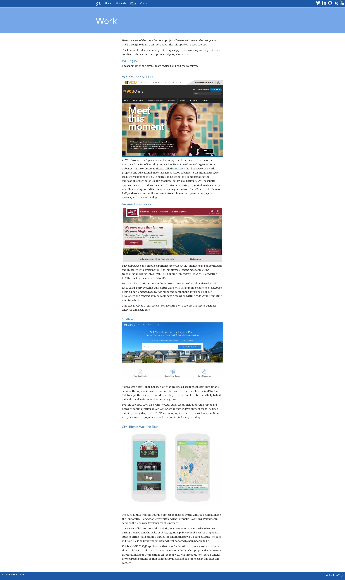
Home (108, 3)
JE (98, 3)
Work (133, 3)
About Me (120, 3)
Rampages (178, 168)
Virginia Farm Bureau (137, 204)
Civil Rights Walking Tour (140, 426)
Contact (144, 3)
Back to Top (335, 575)
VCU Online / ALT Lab (137, 77)
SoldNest (128, 319)
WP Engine (130, 61)
